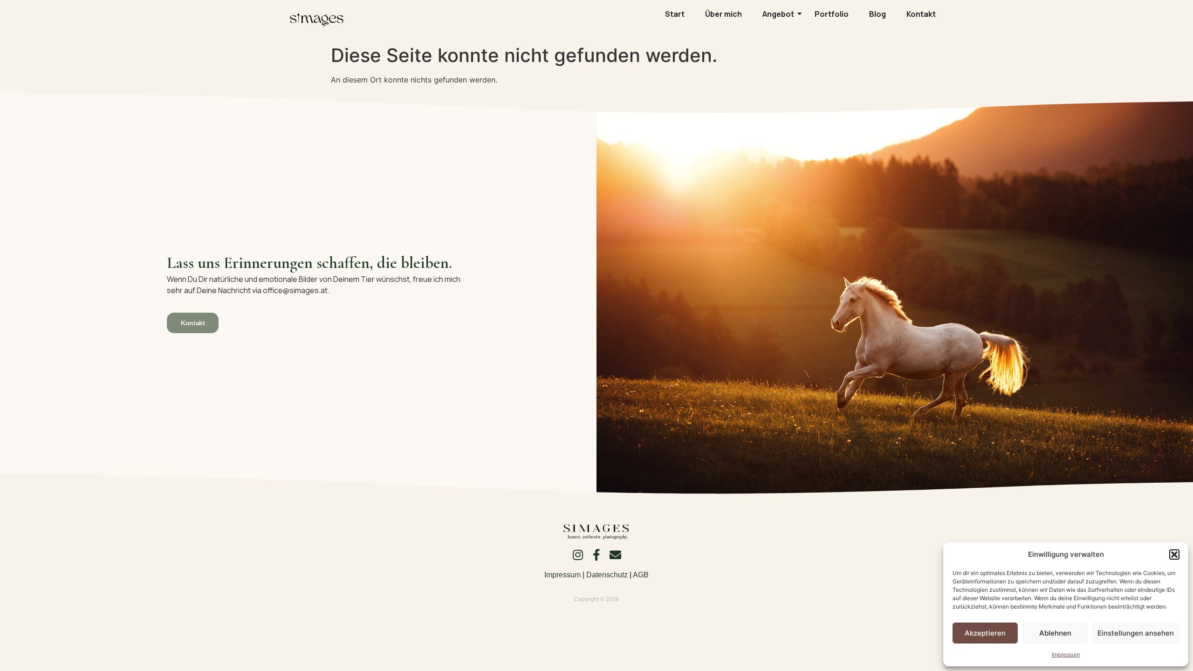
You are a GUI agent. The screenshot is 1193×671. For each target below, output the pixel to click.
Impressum (1066, 654)
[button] (1174, 554)
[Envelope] (615, 555)
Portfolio (832, 14)
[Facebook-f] (597, 555)
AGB (641, 575)
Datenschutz (607, 575)
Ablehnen (1055, 633)
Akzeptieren (985, 633)
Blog (877, 14)
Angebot (778, 14)
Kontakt (921, 14)
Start (675, 14)
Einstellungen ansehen (1135, 633)
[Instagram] (578, 555)
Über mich (723, 14)
